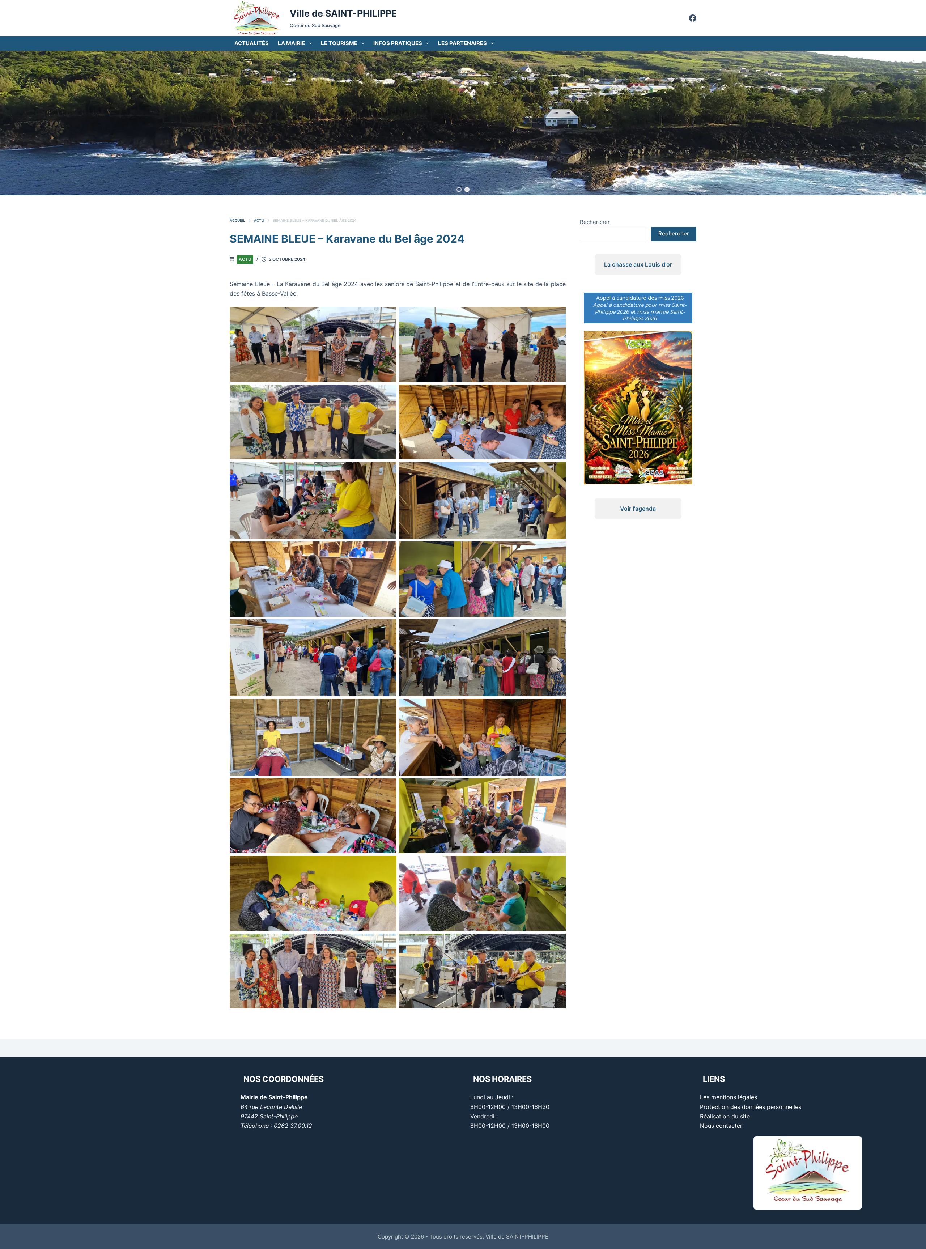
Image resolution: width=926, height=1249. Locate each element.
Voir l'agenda (638, 488)
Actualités (251, 43)
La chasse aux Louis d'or (638, 264)
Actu (245, 259)
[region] (463, 123)
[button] (459, 189)
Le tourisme (339, 43)
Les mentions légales (728, 1097)
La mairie (291, 43)
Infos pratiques (397, 43)
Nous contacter (721, 1125)
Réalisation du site (725, 1116)
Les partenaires (462, 43)
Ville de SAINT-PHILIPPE (343, 13)
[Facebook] (692, 18)
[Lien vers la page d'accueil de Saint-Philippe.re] (257, 18)
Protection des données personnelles (750, 1106)
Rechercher (595, 221)
